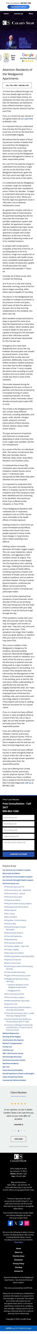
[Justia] (21, 1223)
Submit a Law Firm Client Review (18, 1146)
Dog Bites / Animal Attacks (16, 920)
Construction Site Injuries (13, 1040)
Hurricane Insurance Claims (14, 1060)
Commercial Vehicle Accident (14, 1080)
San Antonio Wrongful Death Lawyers (18, 880)
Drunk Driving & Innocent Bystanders (16, 928)
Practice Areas (9, 865)
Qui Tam (6, 1067)
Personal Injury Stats (14, 897)
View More (18, 1139)
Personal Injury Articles (15, 994)
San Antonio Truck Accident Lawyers (17, 877)
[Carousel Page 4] (21, 1130)
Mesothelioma (11, 939)
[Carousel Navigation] (18, 1130)
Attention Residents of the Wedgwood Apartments (18, 986)
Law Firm (28, 118)
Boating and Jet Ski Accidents (17, 907)
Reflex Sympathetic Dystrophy (17, 1001)
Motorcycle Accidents (11, 873)
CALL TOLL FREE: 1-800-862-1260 (17, 85)
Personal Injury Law (11, 883)
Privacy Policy (18, 1263)
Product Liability (12, 949)
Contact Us (18, 13)
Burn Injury (10, 913)
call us (28, 782)
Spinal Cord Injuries (13, 959)
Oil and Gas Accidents (14, 943)
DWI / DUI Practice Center (13, 1053)
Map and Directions (18, 1182)
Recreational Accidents (15, 953)
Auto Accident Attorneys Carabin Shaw (18, 1213)
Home (6, 13)
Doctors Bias (11, 923)
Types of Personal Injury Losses (18, 975)
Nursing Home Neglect (12, 1037)
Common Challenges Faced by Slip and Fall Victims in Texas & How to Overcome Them (19, 1027)
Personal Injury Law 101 (15, 887)
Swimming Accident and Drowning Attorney (19, 967)
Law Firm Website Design (18, 1328)
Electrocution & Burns (14, 933)
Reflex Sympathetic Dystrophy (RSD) (20, 956)
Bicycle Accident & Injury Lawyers (19, 903)
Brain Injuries (11, 910)
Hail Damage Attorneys (12, 1057)
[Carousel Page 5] (24, 1130)
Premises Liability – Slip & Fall (17, 946)
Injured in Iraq (11, 1004)
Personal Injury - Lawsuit (15, 893)
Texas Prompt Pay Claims (13, 1077)
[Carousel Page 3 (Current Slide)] (18, 1130)
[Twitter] (15, 1223)
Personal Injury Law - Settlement (18, 890)
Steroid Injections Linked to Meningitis (18, 1073)
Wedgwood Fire (14, 990)
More (31, 13)
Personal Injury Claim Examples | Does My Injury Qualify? (19, 1008)
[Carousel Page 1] (12, 1130)
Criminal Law (8, 1050)
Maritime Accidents (10, 1063)
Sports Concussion (13, 963)
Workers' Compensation (12, 1043)
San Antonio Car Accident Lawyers (17, 870)
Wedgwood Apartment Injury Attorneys (17, 980)
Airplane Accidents (13, 900)
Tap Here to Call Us (18, 7)
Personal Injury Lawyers (15, 997)
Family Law (7, 1047)
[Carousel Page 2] (15, 1130)
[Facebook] (10, 1223)
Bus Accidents (11, 917)
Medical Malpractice (11, 1033)
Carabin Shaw (25, 1319)
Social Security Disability (13, 1070)
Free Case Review (11, 799)
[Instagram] (26, 1223)
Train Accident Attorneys (15, 972)
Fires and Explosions (14, 936)
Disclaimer (18, 1260)
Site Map (18, 1267)
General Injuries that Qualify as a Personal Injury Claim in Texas (18, 1020)
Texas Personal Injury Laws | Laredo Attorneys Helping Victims (20, 1014)
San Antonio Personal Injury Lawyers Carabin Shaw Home (18, 23)
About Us (18, 1252)
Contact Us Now (18, 854)
